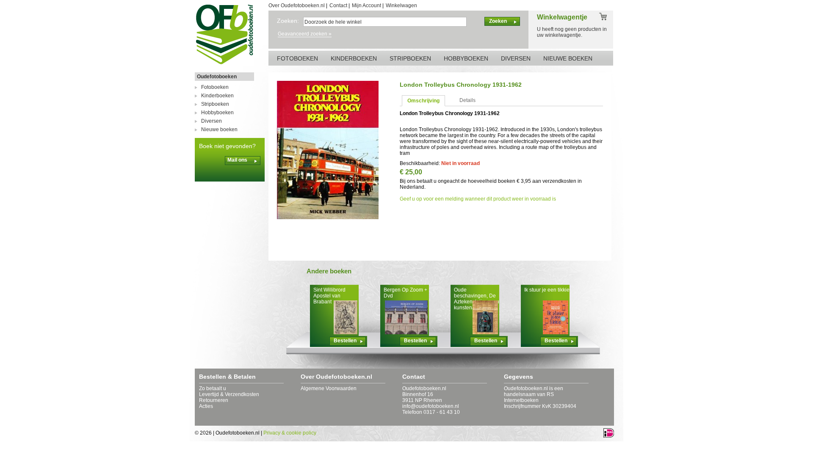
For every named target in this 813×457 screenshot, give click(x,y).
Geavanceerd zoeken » (305, 34)
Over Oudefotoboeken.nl (296, 5)
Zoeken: (288, 20)
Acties (206, 406)
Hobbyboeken (217, 113)
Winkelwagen (401, 5)
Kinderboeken (217, 96)
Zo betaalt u (212, 388)
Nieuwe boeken (219, 129)
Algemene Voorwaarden (329, 388)
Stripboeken (215, 104)
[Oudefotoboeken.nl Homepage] (224, 64)
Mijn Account (366, 5)
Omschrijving (423, 101)
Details (467, 100)
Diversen (211, 121)
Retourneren (213, 400)
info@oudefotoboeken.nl (430, 406)
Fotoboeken (215, 87)
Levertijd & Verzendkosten (229, 394)
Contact (338, 5)
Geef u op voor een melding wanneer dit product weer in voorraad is (478, 199)
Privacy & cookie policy (289, 433)
